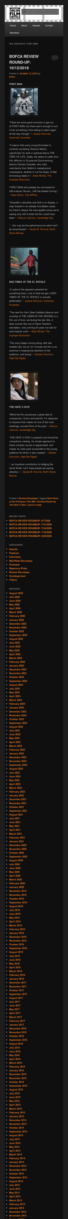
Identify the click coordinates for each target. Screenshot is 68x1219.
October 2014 (16, 1127)
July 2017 (14, 1001)
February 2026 (17, 616)
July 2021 (14, 818)
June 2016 (14, 1051)
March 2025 (15, 658)
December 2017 (17, 982)
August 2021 (16, 814)
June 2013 (14, 1188)
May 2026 (14, 604)
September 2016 (18, 1039)
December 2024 (17, 669)
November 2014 (17, 1124)
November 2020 (17, 849)
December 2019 (17, 891)
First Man (31, 501)
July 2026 (14, 597)
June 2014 (14, 1143)
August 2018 (16, 952)
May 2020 (14, 872)
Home (13, 25)
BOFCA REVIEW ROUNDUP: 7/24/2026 (30, 528)
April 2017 (14, 1013)
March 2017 (15, 1017)
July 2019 (14, 910)
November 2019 (17, 894)
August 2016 (16, 1043)
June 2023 (14, 734)
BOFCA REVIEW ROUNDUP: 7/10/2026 (30, 532)
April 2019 (14, 921)
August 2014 (16, 1135)
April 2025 (14, 654)
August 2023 (16, 726)
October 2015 (16, 1082)
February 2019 (17, 929)
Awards (36, 25)
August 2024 (16, 684)
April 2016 (14, 1059)
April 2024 (14, 696)
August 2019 (16, 906)
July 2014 (14, 1139)
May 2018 (14, 963)
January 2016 (16, 1070)
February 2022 (17, 791)
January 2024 (16, 707)
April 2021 (14, 829)
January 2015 (16, 1116)
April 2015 (14, 1104)
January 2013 (16, 1208)
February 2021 (17, 837)
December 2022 (17, 757)
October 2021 (16, 807)
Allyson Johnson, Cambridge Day (35, 217)
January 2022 (16, 795)
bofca (12, 76)
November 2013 (17, 1169)
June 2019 (14, 913)
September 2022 (18, 765)
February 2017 (17, 1020)
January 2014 (16, 1162)
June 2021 (14, 822)
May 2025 (14, 650)
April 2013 (14, 1196)
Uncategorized (17, 576)
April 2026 (14, 608)
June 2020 (14, 868)
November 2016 (17, 1032)
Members (14, 32)
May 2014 (14, 1146)
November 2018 (17, 940)
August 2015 (16, 1089)
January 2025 (16, 665)
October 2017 (16, 990)
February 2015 (17, 1112)
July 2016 (14, 1047)
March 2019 (15, 925)
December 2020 (17, 845)
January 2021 (16, 841)
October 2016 (16, 1036)
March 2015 (15, 1108)
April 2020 (14, 875)
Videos (13, 579)
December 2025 (17, 623)
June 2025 (14, 646)
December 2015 (17, 1074)
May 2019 (14, 917)
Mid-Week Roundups (20, 560)
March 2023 (15, 746)
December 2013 (17, 1165)
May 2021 (14, 826)
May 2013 (14, 1192)
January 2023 (16, 753)
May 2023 (14, 738)
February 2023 (17, 749)
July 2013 (14, 1185)
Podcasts (14, 564)
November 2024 (17, 673)
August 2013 (16, 1181)
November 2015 (17, 1078)
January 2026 (16, 620)
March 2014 (15, 1154)
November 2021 (17, 803)
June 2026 (14, 600)
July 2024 (14, 688)
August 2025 (16, 639)
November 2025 (17, 627)
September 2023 (18, 723)
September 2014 (18, 1131)
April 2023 (14, 742)
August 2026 (16, 593)
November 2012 (17, 1215)
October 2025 (16, 631)
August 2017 (16, 998)
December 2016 (17, 1028)
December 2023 (17, 711)
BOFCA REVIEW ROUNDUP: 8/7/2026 (29, 520)
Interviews (15, 556)
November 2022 (17, 761)
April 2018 (14, 967)
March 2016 (15, 1062)
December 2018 (17, 936)
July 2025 (14, 642)
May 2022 (14, 780)
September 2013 (18, 1177)
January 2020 (16, 887)
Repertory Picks (18, 568)
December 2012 (17, 1211)
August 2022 (16, 768)
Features (14, 553)
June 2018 (14, 959)
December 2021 (17, 799)
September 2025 (18, 635)
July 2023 (14, 730)
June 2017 (14, 1005)
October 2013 (16, 1173)
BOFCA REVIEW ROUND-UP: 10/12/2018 (24, 62)
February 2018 (17, 975)
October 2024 (16, 677)
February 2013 (17, 1204)
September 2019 (18, 902)
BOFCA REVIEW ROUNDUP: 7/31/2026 (30, 524)
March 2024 (15, 700)
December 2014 (17, 1120)
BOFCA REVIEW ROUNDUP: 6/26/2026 (30, 536)
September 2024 (18, 681)
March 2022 (15, 787)
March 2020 (15, 879)
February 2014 (17, 1158)
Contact (49, 25)
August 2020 (16, 860)
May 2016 (14, 1055)
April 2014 (14, 1150)
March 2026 (15, 612)
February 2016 (17, 1066)
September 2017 (18, 994)
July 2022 (14, 772)
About (24, 25)
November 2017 (17, 986)
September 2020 (18, 856)
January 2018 (16, 978)
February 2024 (17, 703)
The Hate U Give (17, 504)
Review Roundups (28, 498)
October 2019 (16, 898)
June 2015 (14, 1097)
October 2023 (16, 719)
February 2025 (17, 661)
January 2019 (16, 933)
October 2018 (16, 944)
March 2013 (15, 1200)
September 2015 (18, 1085)
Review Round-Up (46, 501)
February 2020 (17, 883)
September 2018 (18, 948)
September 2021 (18, 810)
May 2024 (14, 692)
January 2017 (16, 1024)
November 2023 (17, 715)
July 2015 (14, 1093)
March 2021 (15, 833)
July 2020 (14, 864)
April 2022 (14, 784)
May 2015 (14, 1101)
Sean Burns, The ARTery (24, 195)
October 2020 (16, 852)
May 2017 (14, 1009)
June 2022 (14, 776)
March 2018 (15, 971)
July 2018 (14, 956)
